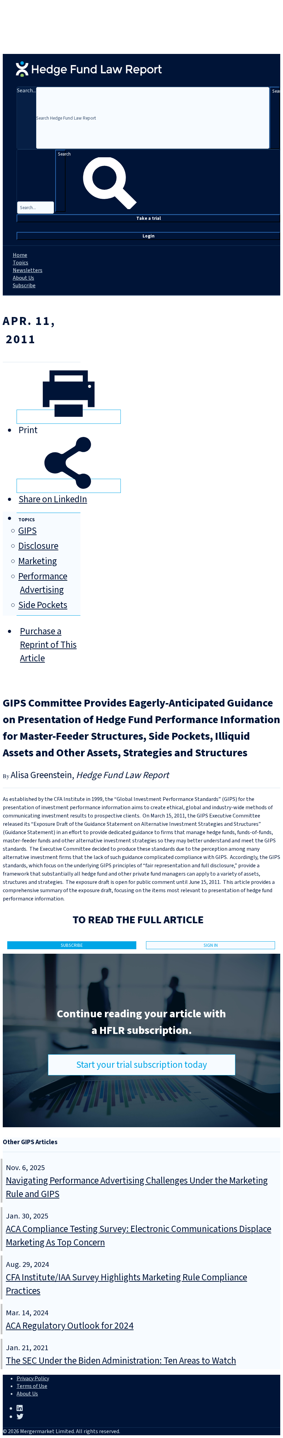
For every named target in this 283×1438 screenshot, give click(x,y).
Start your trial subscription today (141, 1065)
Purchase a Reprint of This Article (48, 645)
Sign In (211, 945)
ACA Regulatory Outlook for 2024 (70, 1326)
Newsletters (27, 270)
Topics (20, 263)
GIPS (27, 531)
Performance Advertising (42, 583)
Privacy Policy (33, 1378)
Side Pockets (42, 605)
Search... (26, 90)
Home (20, 255)
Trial (148, 218)
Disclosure (38, 546)
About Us (23, 278)
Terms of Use (32, 1386)
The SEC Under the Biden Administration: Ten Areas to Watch (121, 1360)
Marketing (37, 561)
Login (149, 236)
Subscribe (24, 285)
